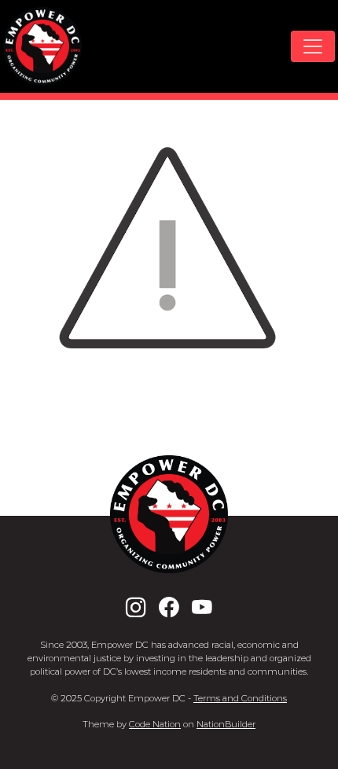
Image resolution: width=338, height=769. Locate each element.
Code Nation (155, 724)
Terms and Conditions (240, 698)
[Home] (42, 46)
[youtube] (202, 608)
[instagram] (136, 608)
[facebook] (169, 608)
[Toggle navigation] (313, 46)
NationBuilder (226, 724)
